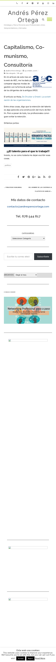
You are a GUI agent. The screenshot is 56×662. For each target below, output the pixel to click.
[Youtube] (43, 3)
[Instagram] (48, 3)
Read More (40, 658)
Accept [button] (21, 658)
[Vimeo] (37, 3)
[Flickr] (32, 3)
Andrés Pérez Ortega (28, 16)
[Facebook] (22, 3)
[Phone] (17, 3)
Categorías (28, 233)
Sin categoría (10, 73)
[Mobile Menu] (49, 19)
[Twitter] (27, 3)
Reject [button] (30, 658)
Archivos (9, 275)
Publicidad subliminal (13, 187)
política (8, 165)
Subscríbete (43, 256)
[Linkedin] (53, 3)
